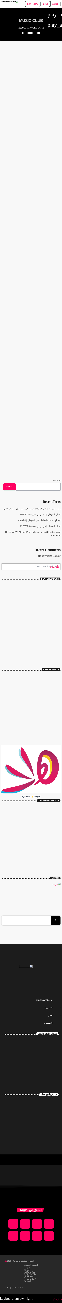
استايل (57, 807)
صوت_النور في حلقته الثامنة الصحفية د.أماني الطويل (38, 1044)
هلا (6, 1261)
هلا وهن (56, 847)
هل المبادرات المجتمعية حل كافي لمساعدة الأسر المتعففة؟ (31, 418)
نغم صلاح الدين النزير (39, 1113)
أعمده (53, 307)
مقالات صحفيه (50, 211)
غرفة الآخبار (49, 641)
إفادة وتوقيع (55, 821)
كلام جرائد (55, 860)
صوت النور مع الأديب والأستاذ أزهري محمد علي (41, 1063)
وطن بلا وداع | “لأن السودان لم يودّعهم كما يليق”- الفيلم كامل (38, 678)
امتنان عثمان (46, 1100)
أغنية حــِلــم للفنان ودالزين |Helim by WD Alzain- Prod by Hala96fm (38, 731)
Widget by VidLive (31, 797)
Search (56, 481)
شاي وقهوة (55, 834)
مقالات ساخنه (50, 349)
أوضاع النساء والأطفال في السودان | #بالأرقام (34, 703)
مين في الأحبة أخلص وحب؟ (35, 217)
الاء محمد (49, 1126)
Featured (51, 111)
